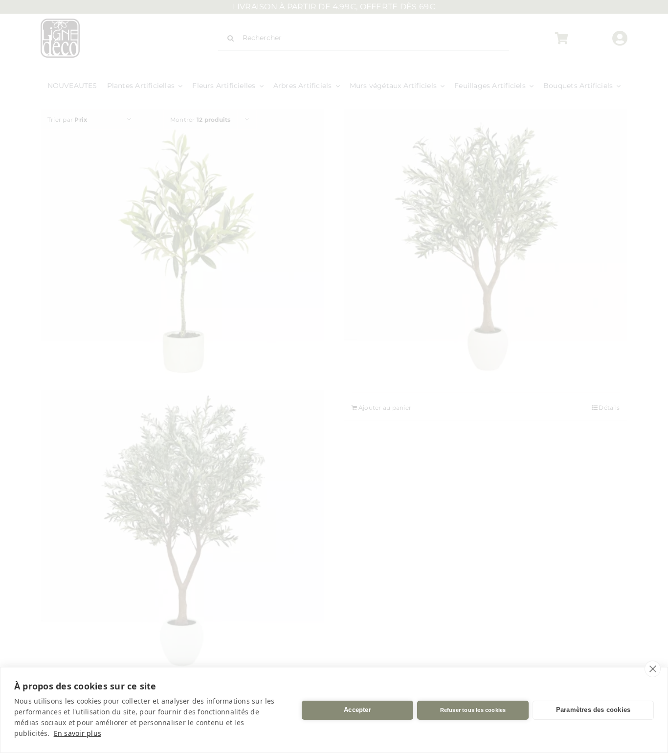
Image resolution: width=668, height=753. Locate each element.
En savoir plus (77, 733)
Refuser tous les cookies (473, 710)
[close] (653, 669)
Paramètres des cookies (593, 709)
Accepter (357, 709)
